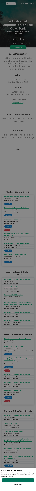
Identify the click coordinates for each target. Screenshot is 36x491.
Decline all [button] (17, 484)
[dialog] (18, 479)
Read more (11, 476)
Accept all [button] (18, 480)
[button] (17, 488)
